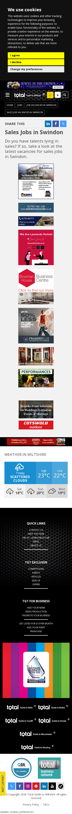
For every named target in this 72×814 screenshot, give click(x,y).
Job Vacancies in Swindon (41, 105)
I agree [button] (15, 55)
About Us (36, 545)
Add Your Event (36, 627)
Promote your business (36, 615)
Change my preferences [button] (26, 69)
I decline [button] (15, 62)
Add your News (36, 607)
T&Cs (46, 804)
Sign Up (36, 580)
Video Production (36, 611)
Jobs (19, 105)
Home (10, 105)
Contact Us (36, 530)
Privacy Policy (31, 804)
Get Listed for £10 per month (36, 623)
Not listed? (2, 783)
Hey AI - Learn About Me (36, 537)
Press (36, 541)
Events (36, 572)
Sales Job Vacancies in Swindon (25, 112)
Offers (36, 584)
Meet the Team (36, 533)
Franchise (36, 631)
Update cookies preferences (17, 812)
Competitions (36, 568)
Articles (36, 576)
